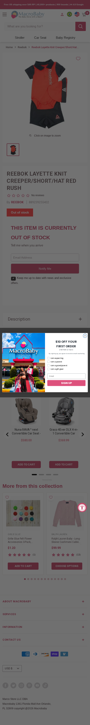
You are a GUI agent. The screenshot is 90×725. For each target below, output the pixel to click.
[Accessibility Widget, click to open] (82, 507)
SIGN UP (66, 383)
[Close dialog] (85, 335)
